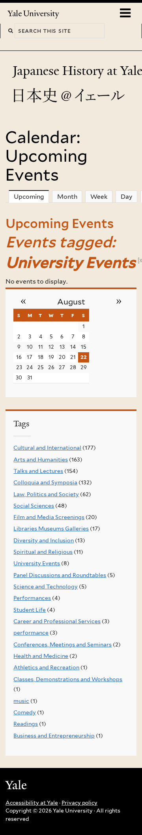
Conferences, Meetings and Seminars (62, 644)
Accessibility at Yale (32, 803)
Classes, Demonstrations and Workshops (67, 679)
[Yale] (17, 786)
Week (99, 196)
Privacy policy (79, 803)
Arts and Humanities (40, 459)
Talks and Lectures (38, 471)
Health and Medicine (40, 656)
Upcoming (31, 196)
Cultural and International (47, 448)
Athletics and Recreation (46, 667)
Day (127, 196)
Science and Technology (45, 586)
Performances (32, 598)
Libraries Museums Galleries (51, 528)
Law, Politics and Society (46, 494)
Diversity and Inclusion (43, 540)
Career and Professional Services (57, 621)
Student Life (29, 610)
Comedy (24, 712)
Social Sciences (33, 505)
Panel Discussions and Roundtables (59, 575)
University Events (36, 563)
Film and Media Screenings (48, 517)
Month (67, 196)
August (71, 301)
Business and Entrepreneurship (54, 735)
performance (31, 633)
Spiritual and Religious (43, 552)
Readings (25, 724)
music (21, 701)
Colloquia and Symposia (45, 482)
